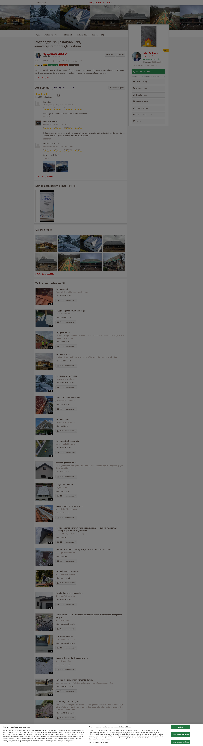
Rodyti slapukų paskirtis (181, 742)
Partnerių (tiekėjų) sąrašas (98, 742)
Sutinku (180, 727)
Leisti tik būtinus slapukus (180, 735)
